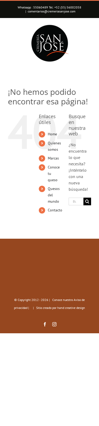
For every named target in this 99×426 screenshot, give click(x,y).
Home (52, 134)
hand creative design (71, 308)
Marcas (53, 158)
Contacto (55, 210)
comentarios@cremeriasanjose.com (52, 11)
